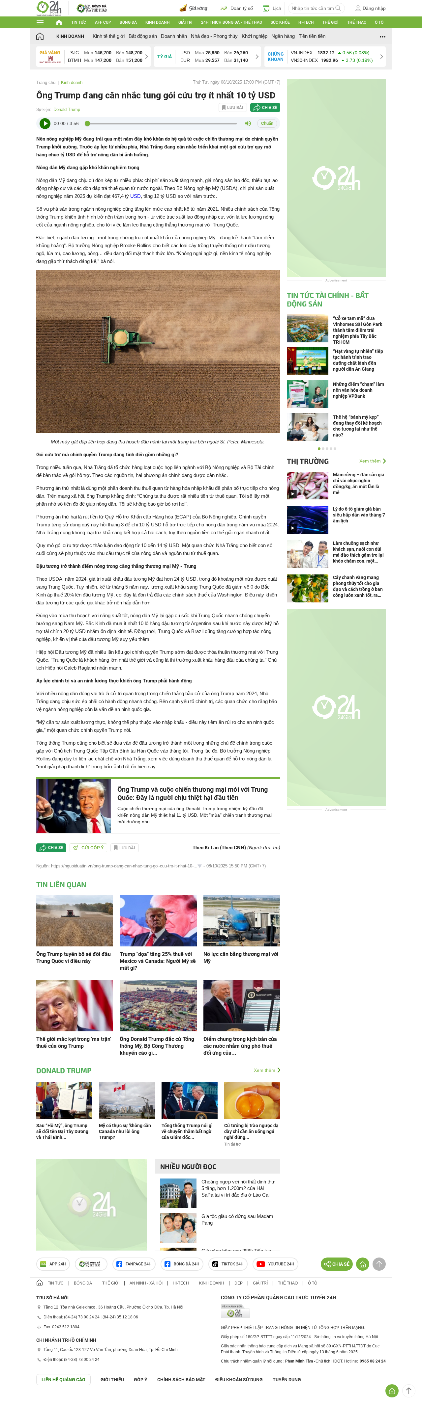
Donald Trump (66, 109)
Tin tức (78, 22)
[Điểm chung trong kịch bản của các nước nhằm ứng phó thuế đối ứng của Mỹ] (241, 1005)
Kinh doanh (157, 22)
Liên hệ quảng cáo (63, 1379)
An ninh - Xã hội (146, 1283)
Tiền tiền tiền (312, 36)
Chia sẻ (269, 107)
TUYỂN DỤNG (287, 1379)
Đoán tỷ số (241, 8)
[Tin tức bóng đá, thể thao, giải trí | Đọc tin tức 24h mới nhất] (49, 8)
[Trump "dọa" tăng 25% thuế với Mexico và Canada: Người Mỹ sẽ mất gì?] (158, 920)
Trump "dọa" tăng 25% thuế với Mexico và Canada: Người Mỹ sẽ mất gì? (158, 961)
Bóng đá (128, 22)
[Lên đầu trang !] (408, 1390)
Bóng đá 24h (186, 1264)
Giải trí (185, 22)
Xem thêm (264, 1070)
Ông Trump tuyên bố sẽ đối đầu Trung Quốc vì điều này (73, 957)
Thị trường (308, 461)
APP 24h (57, 1264)
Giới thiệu (112, 1379)
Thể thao (356, 22)
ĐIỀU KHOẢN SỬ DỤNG (239, 1379)
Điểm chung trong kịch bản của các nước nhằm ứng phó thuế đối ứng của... (240, 1046)
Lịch (277, 8)
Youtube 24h (281, 1264)
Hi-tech (306, 22)
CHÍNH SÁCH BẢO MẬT (181, 1379)
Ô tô (379, 22)
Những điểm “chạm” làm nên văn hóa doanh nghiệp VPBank (358, 390)
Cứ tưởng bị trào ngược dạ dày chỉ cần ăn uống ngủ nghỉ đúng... (251, 1131)
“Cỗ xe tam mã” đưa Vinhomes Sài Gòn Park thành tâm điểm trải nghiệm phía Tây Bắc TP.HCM (357, 330)
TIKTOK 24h (233, 1264)
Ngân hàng (283, 36)
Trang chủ (45, 82)
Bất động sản (143, 36)
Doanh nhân (174, 36)
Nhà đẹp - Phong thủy (214, 36)
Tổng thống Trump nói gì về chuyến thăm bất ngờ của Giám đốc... (187, 1131)
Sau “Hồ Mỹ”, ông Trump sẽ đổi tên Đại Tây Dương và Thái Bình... (62, 1131)
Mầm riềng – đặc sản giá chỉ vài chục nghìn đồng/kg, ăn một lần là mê (358, 483)
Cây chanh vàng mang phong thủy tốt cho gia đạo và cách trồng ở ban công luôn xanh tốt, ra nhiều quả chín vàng (358, 586)
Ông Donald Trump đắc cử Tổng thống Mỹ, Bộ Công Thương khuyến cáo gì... (157, 1046)
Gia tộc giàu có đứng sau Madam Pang (237, 1219)
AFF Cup (103, 22)
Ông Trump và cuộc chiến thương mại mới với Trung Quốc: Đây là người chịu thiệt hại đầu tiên (192, 793)
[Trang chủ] (46, 36)
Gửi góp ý (92, 847)
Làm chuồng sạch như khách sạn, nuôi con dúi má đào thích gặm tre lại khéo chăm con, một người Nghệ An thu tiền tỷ (358, 552)
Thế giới (330, 22)
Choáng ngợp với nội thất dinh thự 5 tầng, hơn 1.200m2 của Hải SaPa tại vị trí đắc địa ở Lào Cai (238, 1188)
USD (135, 196)
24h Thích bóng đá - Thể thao (231, 22)
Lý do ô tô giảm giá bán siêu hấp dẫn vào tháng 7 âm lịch (359, 514)
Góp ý (140, 1379)
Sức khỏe (280, 22)
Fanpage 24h (139, 1264)
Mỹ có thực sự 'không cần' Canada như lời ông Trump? (125, 1131)
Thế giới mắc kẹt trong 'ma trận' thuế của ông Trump (73, 1042)
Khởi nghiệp (254, 36)
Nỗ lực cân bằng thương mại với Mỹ (240, 957)
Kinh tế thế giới (109, 36)
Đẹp (238, 1283)
